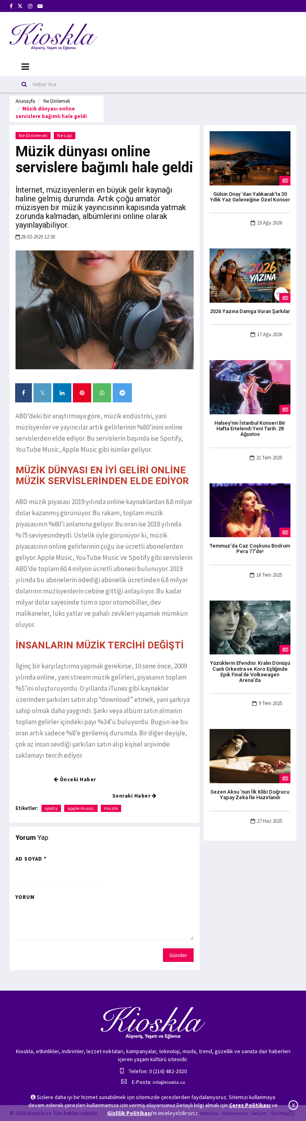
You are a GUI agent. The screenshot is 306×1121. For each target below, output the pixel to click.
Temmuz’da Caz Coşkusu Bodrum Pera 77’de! (250, 548)
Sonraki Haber (132, 795)
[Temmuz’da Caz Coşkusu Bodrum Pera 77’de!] (250, 509)
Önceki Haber (77, 779)
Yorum (25, 897)
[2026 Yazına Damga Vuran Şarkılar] (250, 274)
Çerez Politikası (250, 1105)
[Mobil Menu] (25, 67)
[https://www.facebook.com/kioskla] (11, 6)
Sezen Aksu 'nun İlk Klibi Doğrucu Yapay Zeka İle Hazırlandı (249, 794)
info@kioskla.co (169, 1082)
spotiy (51, 808)
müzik (111, 808)
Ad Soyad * (31, 858)
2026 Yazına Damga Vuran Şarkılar (250, 311)
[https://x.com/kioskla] (20, 6)
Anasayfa (25, 101)
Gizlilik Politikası (129, 1113)
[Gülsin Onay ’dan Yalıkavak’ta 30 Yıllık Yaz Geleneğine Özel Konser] (250, 157)
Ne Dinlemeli (56, 101)
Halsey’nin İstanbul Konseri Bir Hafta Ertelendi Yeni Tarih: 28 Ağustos (249, 428)
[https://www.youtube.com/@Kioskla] (40, 6)
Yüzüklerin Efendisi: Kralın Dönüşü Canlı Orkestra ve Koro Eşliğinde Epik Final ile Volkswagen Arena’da (250, 671)
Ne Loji (64, 135)
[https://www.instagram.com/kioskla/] (30, 6)
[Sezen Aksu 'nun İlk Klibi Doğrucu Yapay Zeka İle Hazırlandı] (250, 755)
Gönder (178, 955)
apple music (80, 808)
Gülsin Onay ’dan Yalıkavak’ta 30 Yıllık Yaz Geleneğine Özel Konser (250, 197)
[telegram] (122, 392)
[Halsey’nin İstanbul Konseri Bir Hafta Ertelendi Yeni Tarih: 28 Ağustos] (250, 386)
